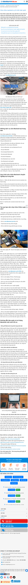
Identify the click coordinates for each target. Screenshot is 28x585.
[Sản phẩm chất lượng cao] (5, 582)
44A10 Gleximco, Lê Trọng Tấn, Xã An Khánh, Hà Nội (15, 498)
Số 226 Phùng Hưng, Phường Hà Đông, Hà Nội (15, 493)
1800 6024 (9, 521)
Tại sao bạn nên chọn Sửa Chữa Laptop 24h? (10, 31)
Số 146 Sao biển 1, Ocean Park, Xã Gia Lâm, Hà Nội (15, 487)
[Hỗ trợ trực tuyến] (26, 570)
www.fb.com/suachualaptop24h (12, 439)
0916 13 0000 (9, 530)
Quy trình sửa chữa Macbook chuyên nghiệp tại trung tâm (13, 29)
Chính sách (4, 516)
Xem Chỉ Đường (11, 489)
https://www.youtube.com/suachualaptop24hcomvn (12, 442)
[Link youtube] (11, 577)
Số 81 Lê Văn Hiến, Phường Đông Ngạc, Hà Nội (15, 504)
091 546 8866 (23, 560)
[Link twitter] (1, 577)
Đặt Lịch (18, 489)
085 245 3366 (9, 526)
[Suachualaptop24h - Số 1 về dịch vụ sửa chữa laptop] (7, 1)
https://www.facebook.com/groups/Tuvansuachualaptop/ (13, 445)
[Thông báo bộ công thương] (15, 581)
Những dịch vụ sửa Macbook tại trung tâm (9, 27)
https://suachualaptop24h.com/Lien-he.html (10, 449)
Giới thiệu (3, 508)
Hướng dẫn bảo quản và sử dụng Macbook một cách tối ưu (13, 32)
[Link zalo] (8, 577)
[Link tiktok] (14, 577)
